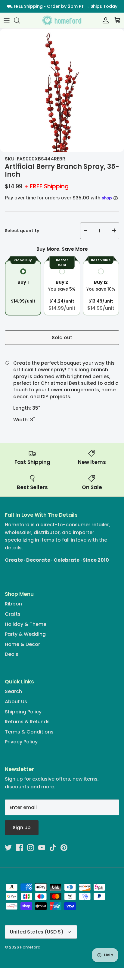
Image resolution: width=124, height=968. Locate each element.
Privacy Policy (21, 741)
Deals (11, 654)
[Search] (19, 20)
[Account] (104, 20)
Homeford (30, 947)
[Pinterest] (63, 847)
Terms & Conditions (29, 731)
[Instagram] (30, 847)
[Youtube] (41, 847)
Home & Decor (22, 644)
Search (13, 691)
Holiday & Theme (25, 624)
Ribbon (13, 603)
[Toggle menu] (6, 20)
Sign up (22, 827)
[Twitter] (8, 847)
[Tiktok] (52, 847)
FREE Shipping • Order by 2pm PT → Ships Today (65, 6)
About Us (16, 701)
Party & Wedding (25, 634)
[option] (62, 90)
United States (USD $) (37, 931)
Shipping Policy (23, 711)
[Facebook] (19, 847)
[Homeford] (62, 20)
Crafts (12, 614)
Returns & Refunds (27, 721)
